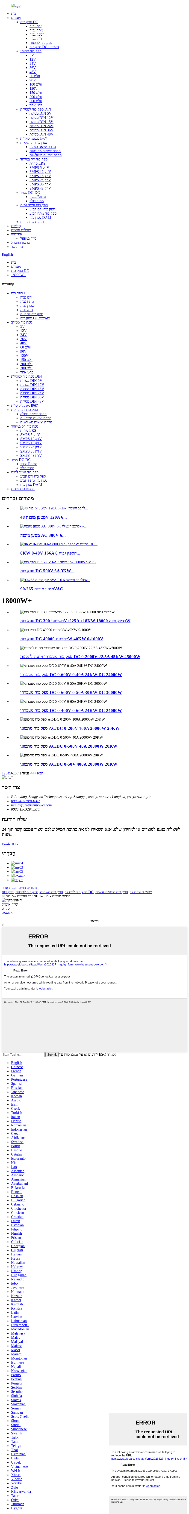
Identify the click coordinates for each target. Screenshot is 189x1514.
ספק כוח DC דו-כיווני (44, 47)
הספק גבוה (37, 34)
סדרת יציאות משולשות (46, 155)
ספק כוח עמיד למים (34, 205)
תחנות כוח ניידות (32, 222)
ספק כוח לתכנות (41, 43)
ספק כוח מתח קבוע (43, 213)
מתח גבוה (36, 30)
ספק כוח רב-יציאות (33, 143)
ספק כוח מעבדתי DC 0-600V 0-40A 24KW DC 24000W (71, 674)
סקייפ (6, 908)
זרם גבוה (35, 26)
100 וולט (36, 84)
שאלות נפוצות (21, 230)
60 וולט (35, 76)
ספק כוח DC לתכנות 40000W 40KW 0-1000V (61, 638)
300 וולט (36, 101)
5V (32, 55)
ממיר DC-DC (30, 192)
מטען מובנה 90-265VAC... (43, 588)
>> (32, 773)
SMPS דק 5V (39, 168)
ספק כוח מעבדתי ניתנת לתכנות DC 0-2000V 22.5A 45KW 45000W (80, 656)
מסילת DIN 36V (41, 130)
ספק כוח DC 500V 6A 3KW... (47, 570)
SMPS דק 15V (40, 176)
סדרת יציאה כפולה (43, 147)
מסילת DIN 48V (41, 134)
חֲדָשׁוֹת (16, 226)
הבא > (38, 773)
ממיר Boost (38, 197)
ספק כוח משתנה (51, 892)
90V (33, 80)
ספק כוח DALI (40, 217)
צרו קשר (17, 247)
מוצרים (16, 18)
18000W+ (18, 275)
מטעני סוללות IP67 (33, 138)
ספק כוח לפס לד (76, 892)
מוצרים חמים (27, 888)
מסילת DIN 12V (41, 118)
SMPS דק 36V (40, 184)
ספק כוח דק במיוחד (33, 159)
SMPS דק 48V (40, 188)
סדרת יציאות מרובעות (45, 151)
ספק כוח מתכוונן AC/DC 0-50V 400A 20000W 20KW (68, 764)
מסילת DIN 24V (41, 126)
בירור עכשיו (10, 843)
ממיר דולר (37, 201)
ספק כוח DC (29, 22)
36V (33, 68)
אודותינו (16, 234)
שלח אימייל (10, 904)
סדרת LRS (37, 163)
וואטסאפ (8, 913)
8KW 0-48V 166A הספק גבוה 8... (50, 553)
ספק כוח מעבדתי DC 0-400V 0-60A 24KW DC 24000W (71, 710)
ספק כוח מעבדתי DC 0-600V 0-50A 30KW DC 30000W (71, 692)
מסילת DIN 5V (41, 113)
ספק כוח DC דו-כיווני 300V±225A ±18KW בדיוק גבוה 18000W (75, 620)
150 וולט (36, 93)
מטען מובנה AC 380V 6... (43, 535)
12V (33, 59)
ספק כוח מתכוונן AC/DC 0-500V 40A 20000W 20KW (68, 746)
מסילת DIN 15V (41, 122)
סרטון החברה (20, 242)
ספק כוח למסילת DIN (35, 109)
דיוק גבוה (36, 38)
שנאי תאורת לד (141, 892)
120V (34, 88)
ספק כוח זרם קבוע (42, 209)
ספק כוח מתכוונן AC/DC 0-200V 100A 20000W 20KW (70, 728)
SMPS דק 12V (40, 172)
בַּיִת (13, 13)
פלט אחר (36, 105)
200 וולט (36, 97)
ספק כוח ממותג (30, 51)
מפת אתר (8, 888)
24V (33, 63)
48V (33, 72)
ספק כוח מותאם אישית (111, 892)
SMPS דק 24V (40, 180)
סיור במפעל (28, 238)
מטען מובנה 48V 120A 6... (43, 517)
